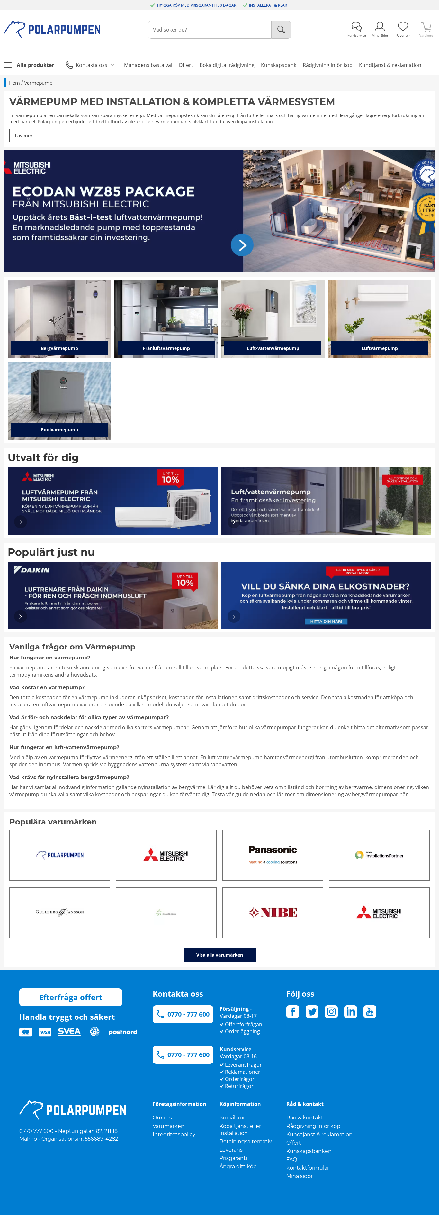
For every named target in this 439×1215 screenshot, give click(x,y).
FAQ (291, 1159)
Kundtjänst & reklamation (319, 1134)
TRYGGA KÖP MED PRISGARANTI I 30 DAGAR (196, 5)
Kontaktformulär (307, 1168)
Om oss (162, 1118)
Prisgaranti (233, 1158)
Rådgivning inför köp (313, 1126)
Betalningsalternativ (246, 1141)
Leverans (231, 1150)
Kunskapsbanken (309, 1151)
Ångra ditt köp (238, 1167)
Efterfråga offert (70, 997)
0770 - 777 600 (188, 1014)
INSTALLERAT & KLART (269, 5)
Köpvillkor (232, 1118)
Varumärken (168, 1126)
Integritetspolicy (174, 1134)
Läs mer (23, 136)
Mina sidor (299, 1176)
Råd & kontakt (304, 1118)
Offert (293, 1143)
